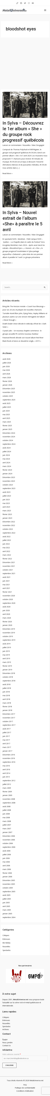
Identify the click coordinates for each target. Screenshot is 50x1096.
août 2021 (6, 577)
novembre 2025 (9, 392)
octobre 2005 (8, 888)
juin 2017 (6, 736)
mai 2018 (6, 695)
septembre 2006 (9, 847)
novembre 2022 (9, 525)
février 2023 (7, 514)
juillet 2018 (7, 688)
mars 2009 (7, 788)
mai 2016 (6, 766)
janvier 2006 (7, 876)
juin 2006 (6, 858)
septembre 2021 (9, 573)
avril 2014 (6, 773)
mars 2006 (7, 869)
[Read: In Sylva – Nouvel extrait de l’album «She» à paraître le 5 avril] (25, 194)
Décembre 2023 (9, 477)
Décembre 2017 (9, 714)
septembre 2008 (9, 803)
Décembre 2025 (9, 388)
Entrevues (6, 939)
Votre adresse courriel (11, 1054)
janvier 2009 (7, 795)
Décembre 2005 (9, 880)
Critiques (6, 935)
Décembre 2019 (9, 629)
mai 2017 (6, 740)
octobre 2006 (8, 843)
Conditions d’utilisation (25, 1091)
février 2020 (7, 621)
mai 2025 (6, 414)
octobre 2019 (8, 636)
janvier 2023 (7, 518)
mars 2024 (7, 466)
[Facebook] (21, 3)
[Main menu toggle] (45, 10)
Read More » (7, 173)
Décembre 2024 (9, 433)
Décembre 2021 (9, 562)
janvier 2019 (7, 669)
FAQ (25, 1085)
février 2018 (7, 706)
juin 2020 (6, 610)
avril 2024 (6, 462)
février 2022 (7, 558)
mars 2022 (7, 555)
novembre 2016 (9, 758)
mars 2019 (7, 662)
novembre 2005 (9, 884)
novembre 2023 (9, 481)
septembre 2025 (9, 400)
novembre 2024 (9, 436)
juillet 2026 (7, 363)
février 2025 (7, 425)
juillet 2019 (7, 647)
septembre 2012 (9, 780)
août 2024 (6, 448)
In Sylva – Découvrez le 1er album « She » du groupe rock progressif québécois (23, 131)
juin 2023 (6, 499)
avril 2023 (6, 507)
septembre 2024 (9, 444)
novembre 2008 (9, 799)
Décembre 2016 (9, 755)
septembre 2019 (9, 640)
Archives (5, 1029)
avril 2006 (6, 865)
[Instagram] (29, 3)
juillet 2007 (7, 825)
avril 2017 (6, 743)
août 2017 (6, 729)
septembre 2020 (9, 603)
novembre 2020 (9, 595)
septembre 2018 (9, 681)
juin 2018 (6, 692)
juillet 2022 (7, 540)
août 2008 (6, 806)
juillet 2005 (7, 899)
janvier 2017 (7, 751)
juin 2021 (6, 581)
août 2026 (6, 359)
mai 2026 (6, 370)
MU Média (6, 943)
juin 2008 (6, 814)
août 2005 (6, 895)
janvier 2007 (7, 832)
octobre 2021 (8, 570)
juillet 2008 (7, 810)
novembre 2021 (9, 566)
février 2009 (7, 791)
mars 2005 (7, 910)
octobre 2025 (8, 396)
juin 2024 (6, 455)
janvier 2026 (7, 385)
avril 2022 (6, 551)
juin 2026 (6, 366)
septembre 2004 (9, 917)
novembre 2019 (9, 632)
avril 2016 (6, 769)
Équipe (5, 1039)
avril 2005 (6, 906)
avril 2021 (6, 588)
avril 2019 (6, 658)
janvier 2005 (7, 913)
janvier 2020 (7, 625)
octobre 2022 (8, 529)
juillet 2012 (7, 784)
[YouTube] (33, 3)
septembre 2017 (9, 725)
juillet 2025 (7, 407)
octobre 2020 (8, 599)
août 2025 (6, 403)
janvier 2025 (7, 429)
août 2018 (6, 684)
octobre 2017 (8, 721)
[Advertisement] (25, 63)
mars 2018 (7, 703)
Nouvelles (26, 145)
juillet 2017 (7, 732)
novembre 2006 (9, 840)
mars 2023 (7, 510)
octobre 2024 (8, 440)
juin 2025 (6, 411)
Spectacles (7, 950)
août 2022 (6, 536)
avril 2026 (6, 374)
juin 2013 (6, 777)
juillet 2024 (7, 451)
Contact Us (6, 1045)
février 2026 (7, 381)
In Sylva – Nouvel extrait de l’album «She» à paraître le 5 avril (22, 221)
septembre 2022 (9, 533)
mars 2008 (7, 821)
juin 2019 (6, 651)
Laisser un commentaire (12, 145)
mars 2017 (7, 747)
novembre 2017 (9, 718)
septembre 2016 (9, 762)
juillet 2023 (7, 496)
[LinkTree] (17, 3)
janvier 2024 (7, 473)
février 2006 (7, 873)
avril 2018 (6, 699)
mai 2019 (6, 655)
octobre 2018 (8, 677)
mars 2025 (7, 422)
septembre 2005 (9, 891)
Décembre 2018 (9, 673)
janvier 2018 (7, 710)
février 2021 (7, 592)
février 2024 (7, 470)
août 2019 (6, 644)
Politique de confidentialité (25, 1088)
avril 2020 (6, 614)
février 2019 (7, 666)
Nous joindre (7, 1042)
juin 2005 (6, 902)
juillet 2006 (7, 854)
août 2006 (6, 851)
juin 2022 (6, 544)
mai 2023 (6, 503)
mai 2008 (6, 817)
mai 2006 (6, 862)
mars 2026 (7, 377)
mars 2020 (7, 618)
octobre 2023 (8, 485)
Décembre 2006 (9, 836)
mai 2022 (6, 547)
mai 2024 (6, 459)
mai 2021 (6, 584)
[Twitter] (25, 3)
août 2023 (6, 492)
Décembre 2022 (9, 521)
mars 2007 (7, 828)
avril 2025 (6, 418)
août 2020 (6, 607)
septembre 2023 (9, 488)
